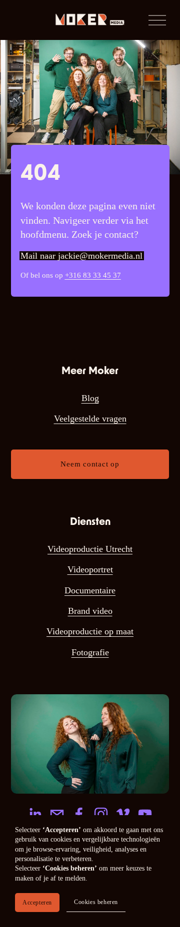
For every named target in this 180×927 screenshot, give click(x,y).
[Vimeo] (123, 814)
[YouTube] (145, 814)
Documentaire (90, 590)
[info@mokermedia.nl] (57, 814)
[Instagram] (101, 814)
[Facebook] (79, 814)
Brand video (90, 611)
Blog (90, 398)
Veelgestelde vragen (90, 419)
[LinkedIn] (35, 814)
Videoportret (90, 569)
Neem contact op (89, 464)
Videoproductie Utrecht (90, 549)
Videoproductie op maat (90, 631)
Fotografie (90, 652)
